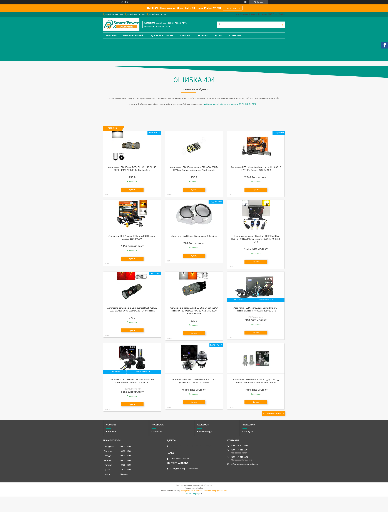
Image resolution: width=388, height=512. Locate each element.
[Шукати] (282, 25)
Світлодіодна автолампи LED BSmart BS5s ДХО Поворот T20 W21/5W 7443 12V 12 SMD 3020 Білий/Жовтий (194, 311)
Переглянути (233, 8)
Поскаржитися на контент (191, 491)
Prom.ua (208, 485)
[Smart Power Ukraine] (121, 24)
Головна (111, 35)
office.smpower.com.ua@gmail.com (246, 464)
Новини (202, 35)
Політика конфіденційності (215, 491)
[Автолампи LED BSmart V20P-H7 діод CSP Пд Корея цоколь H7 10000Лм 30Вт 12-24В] (256, 358)
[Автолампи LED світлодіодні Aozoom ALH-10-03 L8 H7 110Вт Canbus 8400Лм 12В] (256, 146)
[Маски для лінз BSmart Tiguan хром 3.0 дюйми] (194, 215)
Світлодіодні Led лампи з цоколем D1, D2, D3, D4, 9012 (231, 104)
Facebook (158, 431)
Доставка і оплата (162, 35)
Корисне (185, 35)
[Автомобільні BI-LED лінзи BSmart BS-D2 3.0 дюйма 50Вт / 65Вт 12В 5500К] (194, 358)
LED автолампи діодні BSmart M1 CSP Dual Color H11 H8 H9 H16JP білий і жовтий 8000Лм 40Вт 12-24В (256, 239)
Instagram (248, 431)
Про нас (218, 35)
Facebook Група (206, 431)
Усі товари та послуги (272, 413)
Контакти (235, 35)
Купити (132, 190)
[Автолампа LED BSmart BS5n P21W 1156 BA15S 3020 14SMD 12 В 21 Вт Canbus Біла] (132, 146)
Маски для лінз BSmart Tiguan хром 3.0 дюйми (194, 236)
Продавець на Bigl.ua (194, 488)
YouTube (112, 431)
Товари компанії (133, 35)
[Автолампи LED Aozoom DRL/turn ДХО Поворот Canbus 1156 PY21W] (132, 215)
